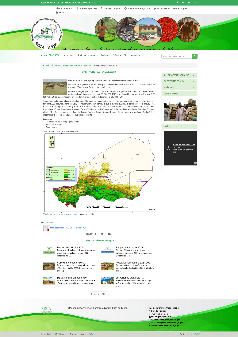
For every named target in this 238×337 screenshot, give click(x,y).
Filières (116, 55)
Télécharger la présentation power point (60, 214)
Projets (104, 55)
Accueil (46, 65)
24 (105, 293)
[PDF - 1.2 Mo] (46, 227)
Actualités (69, 55)
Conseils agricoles (87, 8)
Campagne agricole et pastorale (77, 65)
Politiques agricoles (87, 55)
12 (98, 293)
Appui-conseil (137, 55)
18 (102, 293)
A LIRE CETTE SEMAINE (176, 75)
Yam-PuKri (195, 334)
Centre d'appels (112, 8)
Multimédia (169, 87)
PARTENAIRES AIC (174, 81)
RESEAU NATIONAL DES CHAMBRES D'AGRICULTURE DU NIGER (68, 3)
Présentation (65, 8)
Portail (62, 12)
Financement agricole (138, 8)
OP (125, 55)
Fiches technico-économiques (172, 8)
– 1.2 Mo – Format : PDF (68, 227)
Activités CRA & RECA (50, 55)
